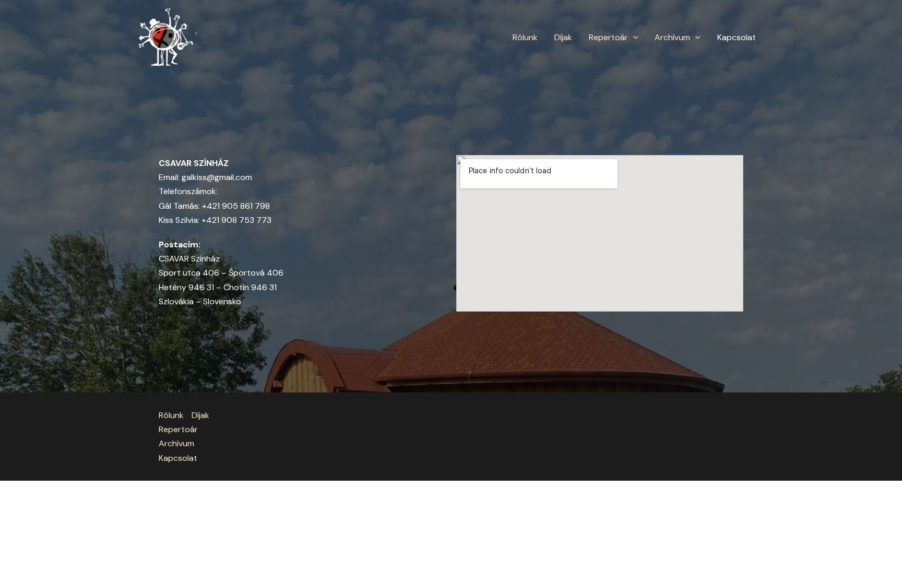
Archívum (672, 37)
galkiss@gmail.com (217, 177)
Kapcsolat (736, 37)
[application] (633, 37)
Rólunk (525, 37)
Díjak (563, 37)
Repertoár (608, 37)
